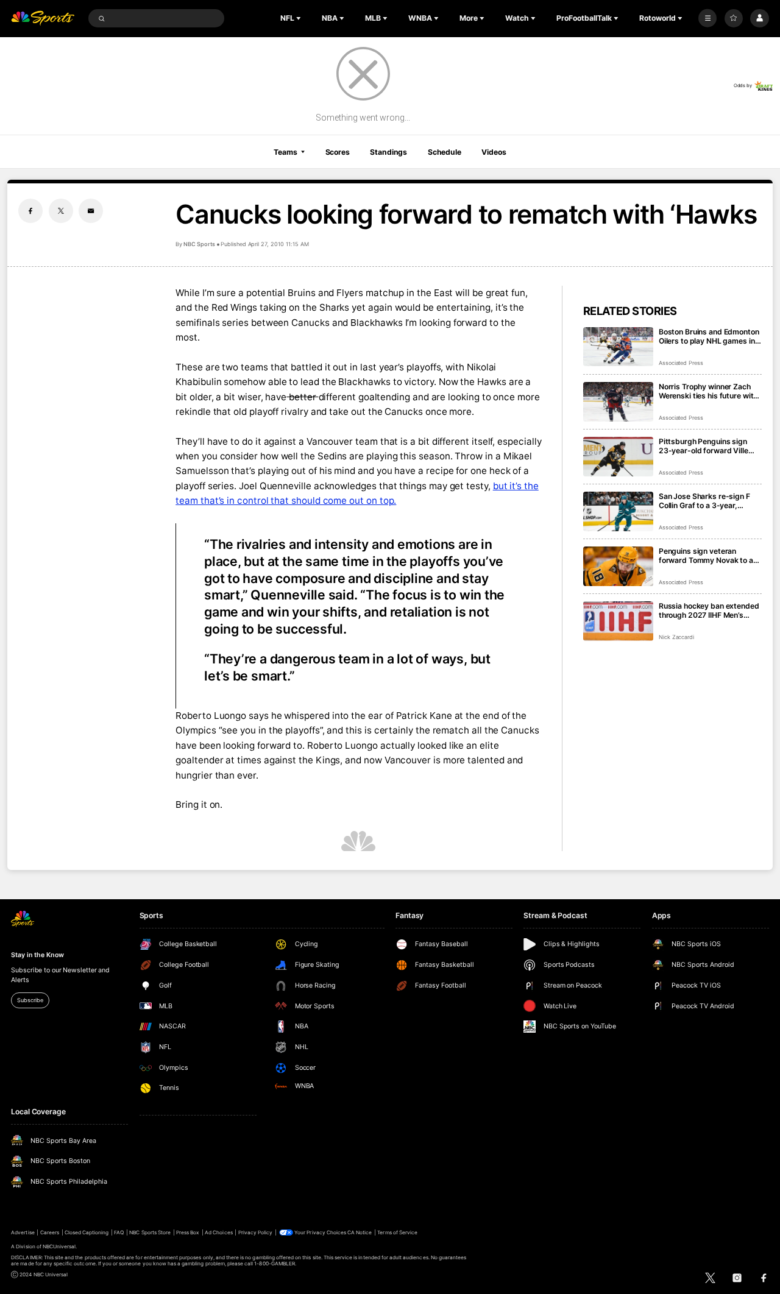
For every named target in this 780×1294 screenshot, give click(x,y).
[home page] (42, 18)
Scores (337, 152)
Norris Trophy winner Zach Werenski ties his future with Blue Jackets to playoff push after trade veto (709, 391)
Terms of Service (397, 1232)
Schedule (444, 152)
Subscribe (30, 1000)
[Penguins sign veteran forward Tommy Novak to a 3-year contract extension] (618, 566)
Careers (49, 1232)
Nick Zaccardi (676, 637)
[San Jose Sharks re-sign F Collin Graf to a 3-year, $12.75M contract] (618, 511)
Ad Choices (218, 1232)
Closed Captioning (87, 1232)
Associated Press (681, 362)
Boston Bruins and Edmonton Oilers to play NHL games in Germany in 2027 (709, 336)
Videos (493, 152)
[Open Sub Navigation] (299, 18)
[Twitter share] (61, 211)
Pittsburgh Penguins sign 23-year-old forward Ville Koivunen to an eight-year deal (703, 446)
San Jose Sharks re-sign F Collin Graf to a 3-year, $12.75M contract (704, 501)
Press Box (187, 1232)
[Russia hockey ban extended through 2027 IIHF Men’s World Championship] (618, 621)
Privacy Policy (255, 1232)
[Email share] (91, 211)
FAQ (119, 1232)
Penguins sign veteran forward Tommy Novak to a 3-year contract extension (706, 555)
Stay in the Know (37, 955)
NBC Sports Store (150, 1232)
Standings (388, 152)
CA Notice (359, 1232)
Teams (285, 152)
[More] (707, 18)
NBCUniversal (59, 1246)
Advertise (22, 1232)
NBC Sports (199, 244)
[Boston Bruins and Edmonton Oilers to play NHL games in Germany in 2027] (618, 347)
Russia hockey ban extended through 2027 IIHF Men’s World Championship (709, 610)
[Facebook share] (30, 211)
